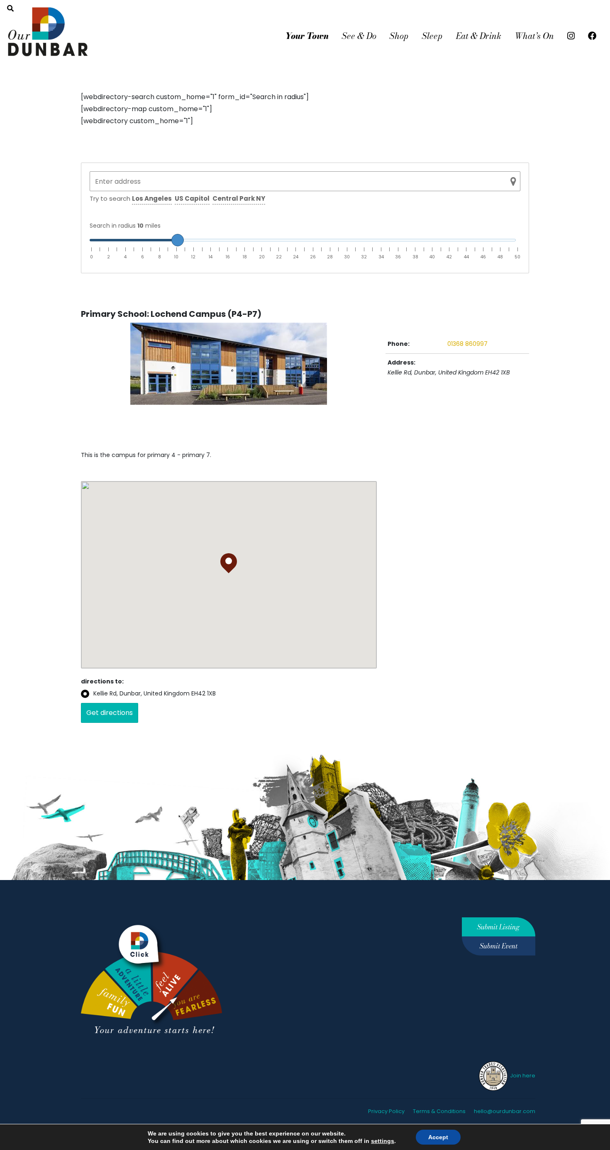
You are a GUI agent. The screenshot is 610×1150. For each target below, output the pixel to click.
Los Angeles (152, 198)
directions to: (102, 681)
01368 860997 (467, 344)
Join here (522, 1075)
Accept (438, 1137)
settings (382, 1141)
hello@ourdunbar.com (504, 1111)
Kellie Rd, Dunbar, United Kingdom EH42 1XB (154, 693)
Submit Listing (498, 927)
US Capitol (192, 198)
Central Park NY (238, 198)
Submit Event (498, 946)
